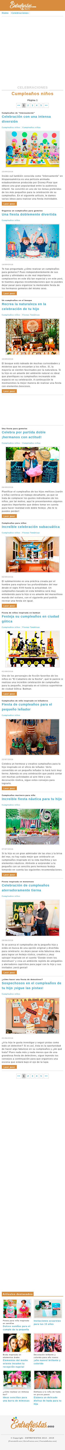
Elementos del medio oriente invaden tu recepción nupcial (15, 1361)
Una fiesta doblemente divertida (29, 213)
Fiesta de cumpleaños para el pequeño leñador (27, 705)
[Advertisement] (32, 50)
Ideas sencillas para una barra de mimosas (16, 1396)
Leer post (9, 204)
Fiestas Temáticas (31, 315)
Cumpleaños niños (11, 127)
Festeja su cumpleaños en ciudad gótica (30, 617)
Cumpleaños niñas (31, 127)
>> (46, 105)
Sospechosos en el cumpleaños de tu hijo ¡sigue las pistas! (31, 984)
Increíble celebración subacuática (31, 525)
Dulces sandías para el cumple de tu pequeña (16, 1325)
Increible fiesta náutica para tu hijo (32, 797)
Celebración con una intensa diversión (26, 117)
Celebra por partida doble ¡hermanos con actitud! (24, 433)
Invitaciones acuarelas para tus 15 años (47, 1322)
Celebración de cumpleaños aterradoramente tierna (25, 886)
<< (18, 105)
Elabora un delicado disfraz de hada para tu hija (47, 1398)
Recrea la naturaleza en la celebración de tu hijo (24, 305)
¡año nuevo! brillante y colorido (47, 1359)
